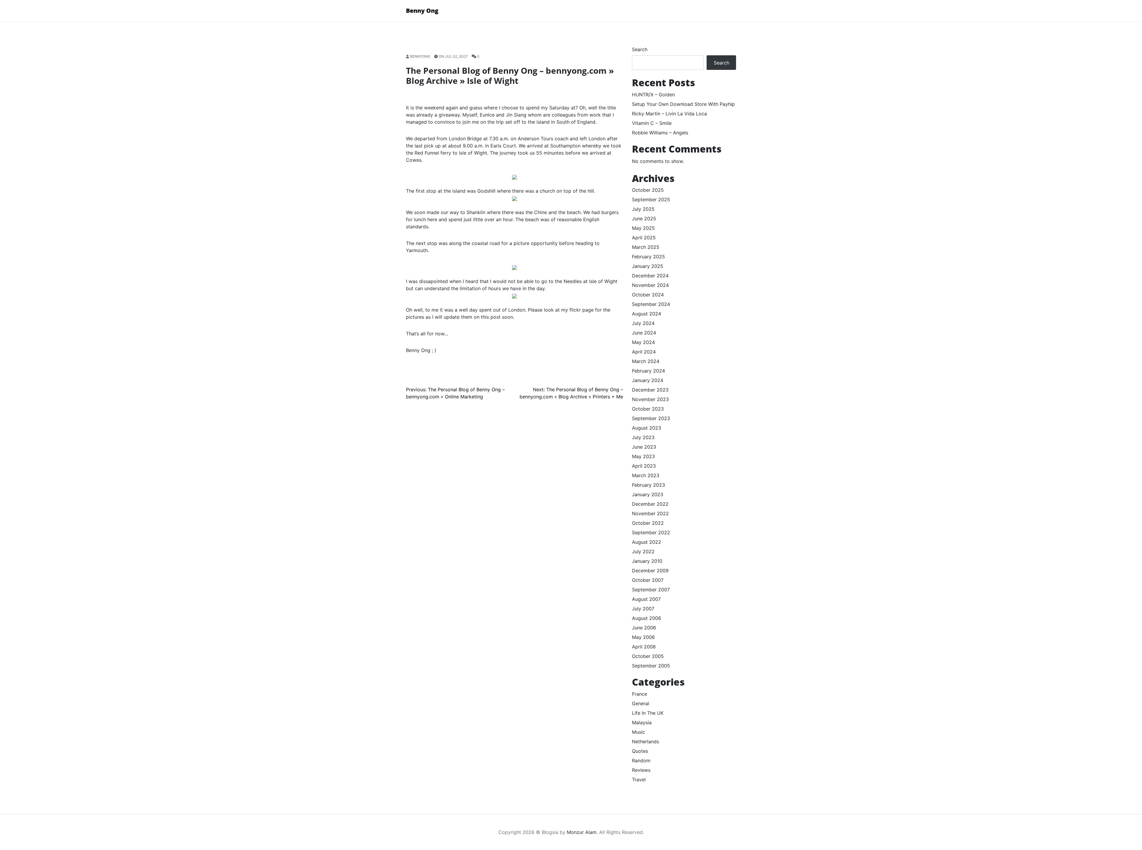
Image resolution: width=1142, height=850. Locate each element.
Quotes (640, 751)
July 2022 (643, 551)
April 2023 (644, 466)
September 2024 (651, 304)
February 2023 (648, 485)
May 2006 (643, 637)
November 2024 (650, 285)
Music (638, 732)
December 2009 (650, 571)
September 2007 (651, 590)
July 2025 (643, 209)
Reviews (641, 770)
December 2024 (650, 276)
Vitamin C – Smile (652, 123)
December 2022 (650, 504)
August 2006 (646, 618)
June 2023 (644, 447)
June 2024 (644, 333)
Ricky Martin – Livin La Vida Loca (669, 114)
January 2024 (647, 380)
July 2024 (643, 323)
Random (641, 760)
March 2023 (645, 475)
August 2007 (646, 599)
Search (639, 49)
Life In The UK (647, 713)
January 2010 (647, 561)
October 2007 (647, 580)
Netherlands (645, 741)
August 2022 (646, 542)
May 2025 (643, 228)
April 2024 (644, 352)
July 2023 (643, 437)
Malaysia (642, 722)
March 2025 (645, 247)
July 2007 (643, 609)
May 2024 (643, 342)
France (639, 694)
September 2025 (651, 199)
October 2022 (648, 523)
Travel (639, 780)
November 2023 (650, 399)
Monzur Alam (582, 832)
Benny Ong (422, 11)
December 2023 (650, 390)
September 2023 (651, 418)
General (640, 703)
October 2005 (648, 656)
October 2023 (648, 409)
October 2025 (648, 190)
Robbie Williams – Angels (660, 133)
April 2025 (644, 238)
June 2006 (644, 628)
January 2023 (647, 494)
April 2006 (644, 647)
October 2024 (648, 295)
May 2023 (643, 456)
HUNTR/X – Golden (653, 95)
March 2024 (645, 361)
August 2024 (646, 314)
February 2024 (648, 371)
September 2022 (651, 532)
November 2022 (650, 513)
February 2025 (648, 257)
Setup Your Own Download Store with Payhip (683, 104)
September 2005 (651, 666)
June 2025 (644, 218)
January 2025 (647, 266)
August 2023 (646, 428)
